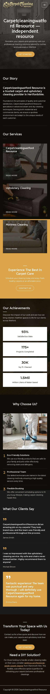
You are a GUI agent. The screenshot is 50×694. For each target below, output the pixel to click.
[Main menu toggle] (44, 4)
